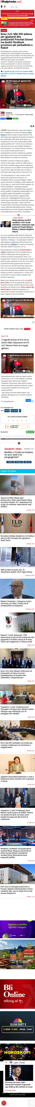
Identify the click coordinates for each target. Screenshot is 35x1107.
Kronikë (4, 30)
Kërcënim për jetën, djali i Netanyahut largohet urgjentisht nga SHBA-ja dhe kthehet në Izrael (18, 1085)
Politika (10, 462)
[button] (4, 1103)
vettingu (7, 410)
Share (3, 118)
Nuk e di (27, 462)
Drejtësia (18, 462)
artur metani (14, 410)
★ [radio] (8, 420)
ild (20, 410)
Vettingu (14, 244)
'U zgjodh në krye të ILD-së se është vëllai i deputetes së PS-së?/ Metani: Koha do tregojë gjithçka (17, 73)
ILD (26, 161)
